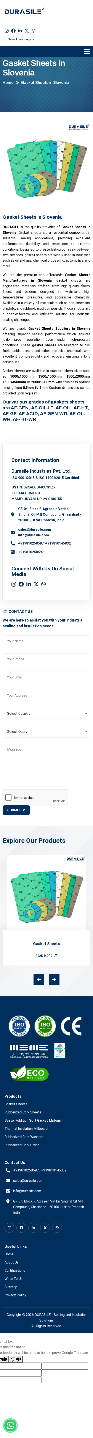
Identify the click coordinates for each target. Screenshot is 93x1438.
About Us (12, 1262)
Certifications (15, 1270)
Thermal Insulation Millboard (26, 1129)
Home (8, 82)
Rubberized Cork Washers (24, 1137)
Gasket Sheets (46, 943)
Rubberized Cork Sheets (23, 1112)
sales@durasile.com (34, 529)
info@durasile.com (33, 535)
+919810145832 (58, 543)
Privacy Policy (15, 1295)
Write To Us (13, 1279)
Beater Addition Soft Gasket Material (33, 1120)
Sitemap (11, 1287)
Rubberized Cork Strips (22, 1145)
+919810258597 (31, 543)
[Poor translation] (16, 1359)
